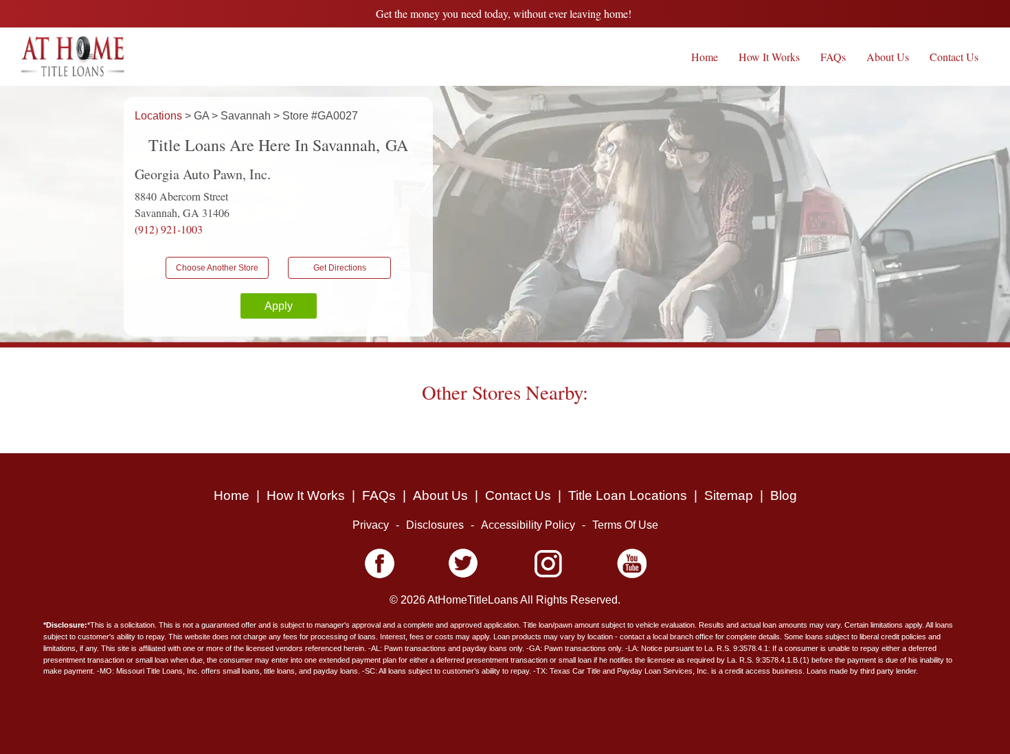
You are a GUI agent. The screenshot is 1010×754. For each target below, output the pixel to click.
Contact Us (954, 56)
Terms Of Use (625, 525)
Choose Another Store (217, 268)
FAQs (833, 56)
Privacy (370, 525)
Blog (783, 495)
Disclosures (435, 525)
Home (704, 56)
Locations (160, 116)
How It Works (769, 56)
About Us (887, 56)
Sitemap (728, 495)
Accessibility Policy (528, 525)
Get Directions (339, 268)
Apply (279, 306)
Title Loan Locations (627, 495)
